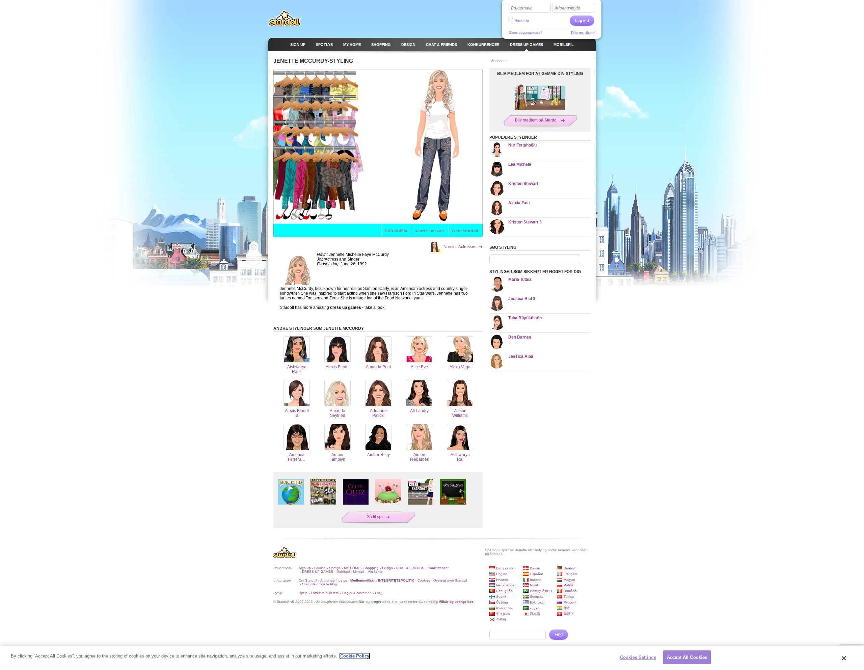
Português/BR (541, 591)
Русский (570, 602)
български (504, 608)
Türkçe (569, 596)
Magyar (569, 580)
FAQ (378, 593)
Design (387, 568)
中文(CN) (503, 614)
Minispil (358, 571)
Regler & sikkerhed (357, 593)
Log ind (582, 21)
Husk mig (522, 20)
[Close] (844, 658)
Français (570, 574)
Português (504, 591)
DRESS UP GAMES (317, 571)
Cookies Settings (638, 657)
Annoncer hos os (333, 580)
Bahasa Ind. (505, 568)
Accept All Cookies (687, 657)
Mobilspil (343, 571)
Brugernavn (522, 8)
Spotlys (335, 568)
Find (559, 634)
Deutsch (570, 568)
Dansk (535, 568)
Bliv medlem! (583, 33)
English (502, 574)
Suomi (501, 596)
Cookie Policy (354, 656)
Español (536, 574)
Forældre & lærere (325, 593)
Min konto (375, 571)
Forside (320, 568)
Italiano (535, 580)
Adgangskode (567, 8)
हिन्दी (566, 608)
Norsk (534, 585)
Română (570, 591)
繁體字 (569, 614)
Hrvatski (502, 580)
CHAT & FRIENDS (410, 568)
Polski (568, 585)
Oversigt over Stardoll (450, 580)
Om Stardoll (308, 580)
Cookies (423, 580)
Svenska (536, 596)
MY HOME (352, 568)
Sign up (305, 568)
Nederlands (505, 585)
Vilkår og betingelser (456, 602)
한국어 (501, 619)
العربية (534, 608)
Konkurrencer (438, 568)
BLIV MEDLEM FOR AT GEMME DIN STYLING (540, 73)
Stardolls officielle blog (319, 584)
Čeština (502, 602)
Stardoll (284, 18)
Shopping (371, 568)
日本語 (535, 614)
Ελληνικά (537, 602)
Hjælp (303, 593)
